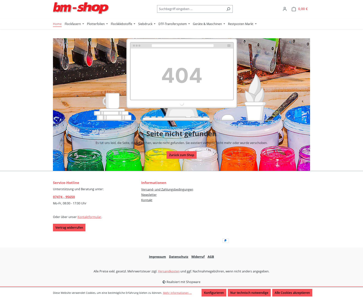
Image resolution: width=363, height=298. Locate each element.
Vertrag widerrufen (69, 227)
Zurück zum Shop (181, 155)
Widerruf (198, 257)
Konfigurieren (214, 293)
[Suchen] (228, 9)
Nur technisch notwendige (249, 293)
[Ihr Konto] (284, 9)
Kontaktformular (89, 217)
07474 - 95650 (64, 197)
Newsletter (149, 195)
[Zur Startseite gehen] (81, 8)
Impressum (157, 257)
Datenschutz (178, 257)
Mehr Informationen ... (177, 293)
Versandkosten (169, 271)
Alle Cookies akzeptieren (292, 293)
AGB (211, 257)
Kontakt (146, 200)
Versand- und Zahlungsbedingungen (167, 189)
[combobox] (190, 9)
